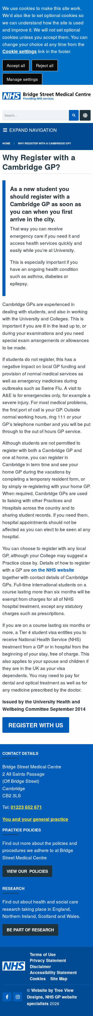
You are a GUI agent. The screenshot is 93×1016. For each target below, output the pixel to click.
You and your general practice (35, 819)
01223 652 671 (26, 807)
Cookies (38, 978)
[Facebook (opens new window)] (6, 996)
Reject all (44, 65)
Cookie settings (19, 51)
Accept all (16, 65)
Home (6, 143)
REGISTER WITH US (35, 725)
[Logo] (46, 96)
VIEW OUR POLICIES (27, 871)
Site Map (58, 978)
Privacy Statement (48, 960)
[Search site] (74, 115)
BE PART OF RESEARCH (30, 930)
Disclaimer (40, 966)
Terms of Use (43, 954)
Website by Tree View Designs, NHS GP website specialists (52, 997)
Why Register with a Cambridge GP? (44, 143)
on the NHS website (52, 570)
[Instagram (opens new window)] (17, 996)
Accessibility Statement (53, 972)
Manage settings (22, 79)
